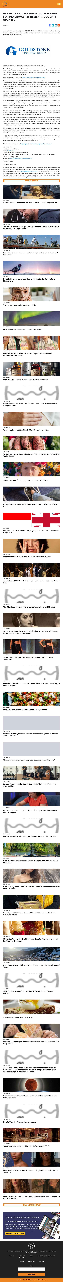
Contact (51, 1256)
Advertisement (43, 1256)
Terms (12, 1256)
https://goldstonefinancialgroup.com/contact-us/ (35, 144)
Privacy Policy (22, 1256)
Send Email (10, 151)
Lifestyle (31, 1262)
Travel (41, 1262)
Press (31, 1256)
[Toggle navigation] (59, 4)
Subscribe (31, 1274)
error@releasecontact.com (29, 171)
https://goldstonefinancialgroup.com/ (33, 77)
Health (21, 1262)
